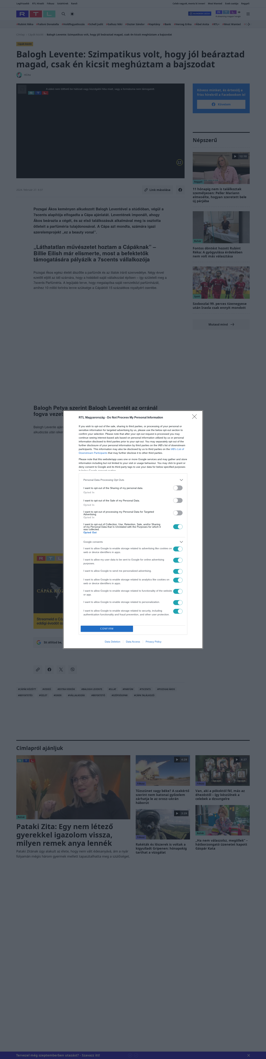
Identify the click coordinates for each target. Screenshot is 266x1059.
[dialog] (133, 530)
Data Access (133, 641)
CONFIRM (107, 628)
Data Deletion (112, 641)
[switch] (178, 487)
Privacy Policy (153, 641)
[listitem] (133, 480)
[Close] (195, 417)
